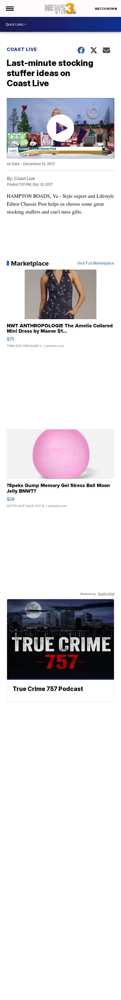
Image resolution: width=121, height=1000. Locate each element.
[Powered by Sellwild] (106, 594)
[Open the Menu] (9, 8)
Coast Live (22, 49)
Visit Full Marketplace (95, 263)
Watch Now (105, 8)
